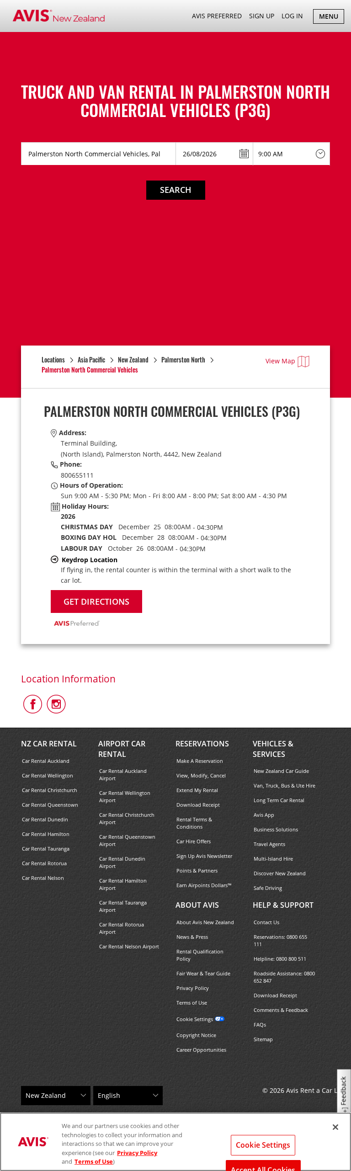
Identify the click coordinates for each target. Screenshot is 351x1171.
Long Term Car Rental (279, 800)
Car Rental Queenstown (50, 804)
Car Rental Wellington (47, 775)
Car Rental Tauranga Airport (123, 906)
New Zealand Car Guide (281, 770)
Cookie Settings (194, 1019)
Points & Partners (197, 870)
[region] (175, 1141)
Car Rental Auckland (45, 760)
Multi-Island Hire (273, 858)
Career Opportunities (201, 1049)
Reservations (202, 744)
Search (175, 189)
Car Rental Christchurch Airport (126, 818)
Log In (292, 15)
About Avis (197, 905)
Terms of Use (191, 1002)
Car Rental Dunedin (45, 819)
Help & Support (283, 905)
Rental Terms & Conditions (194, 823)
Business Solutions (276, 829)
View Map (280, 361)
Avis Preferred (217, 15)
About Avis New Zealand (205, 922)
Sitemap (263, 1039)
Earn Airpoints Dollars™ (204, 885)
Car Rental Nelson (43, 877)
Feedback (343, 1091)
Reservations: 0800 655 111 (280, 940)
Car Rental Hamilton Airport (123, 884)
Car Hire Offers (193, 841)
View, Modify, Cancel (201, 775)
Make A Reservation (199, 760)
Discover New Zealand (280, 873)
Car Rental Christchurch (49, 790)
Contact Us (266, 922)
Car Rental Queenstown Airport (127, 840)
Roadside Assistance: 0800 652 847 (284, 977)
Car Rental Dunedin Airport (122, 862)
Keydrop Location (89, 559)
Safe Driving (268, 887)
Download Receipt (198, 804)
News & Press (192, 936)
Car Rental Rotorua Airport (121, 928)
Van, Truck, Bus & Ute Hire (284, 785)
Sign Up (261, 15)
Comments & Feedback (281, 1009)
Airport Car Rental (121, 749)
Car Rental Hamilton (45, 833)
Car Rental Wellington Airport (124, 796)
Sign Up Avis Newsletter (204, 855)
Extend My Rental (197, 790)
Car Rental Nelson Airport (129, 946)
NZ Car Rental (49, 744)
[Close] (335, 1127)
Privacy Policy (192, 988)
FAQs (260, 1024)
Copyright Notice (196, 1035)
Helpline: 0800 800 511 (280, 958)
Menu (331, 17)
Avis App (264, 814)
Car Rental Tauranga (45, 848)
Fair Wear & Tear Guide (203, 973)
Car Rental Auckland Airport (123, 774)
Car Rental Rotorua (44, 863)
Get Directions (96, 601)
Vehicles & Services (273, 749)
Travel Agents (269, 844)
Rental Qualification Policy (199, 955)
